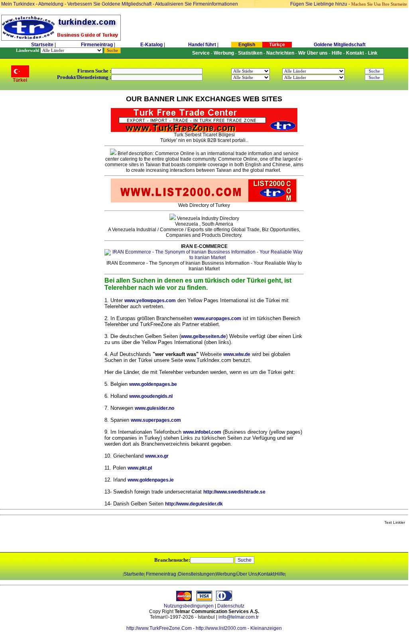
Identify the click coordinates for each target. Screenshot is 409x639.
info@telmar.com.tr (238, 617)
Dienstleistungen (196, 574)
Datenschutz (230, 606)
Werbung (226, 574)
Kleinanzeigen (266, 628)
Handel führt (202, 44)
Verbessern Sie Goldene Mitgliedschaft (110, 4)
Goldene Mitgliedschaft (340, 44)
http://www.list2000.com (221, 628)
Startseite (42, 44)
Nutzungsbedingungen (189, 606)
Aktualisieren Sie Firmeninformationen (196, 4)
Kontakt (266, 574)
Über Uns (246, 574)
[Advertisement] (94, 539)
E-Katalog (151, 44)
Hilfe (280, 574)
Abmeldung (50, 4)
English (246, 44)
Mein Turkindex (18, 4)
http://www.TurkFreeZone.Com (159, 628)
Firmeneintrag (97, 44)
